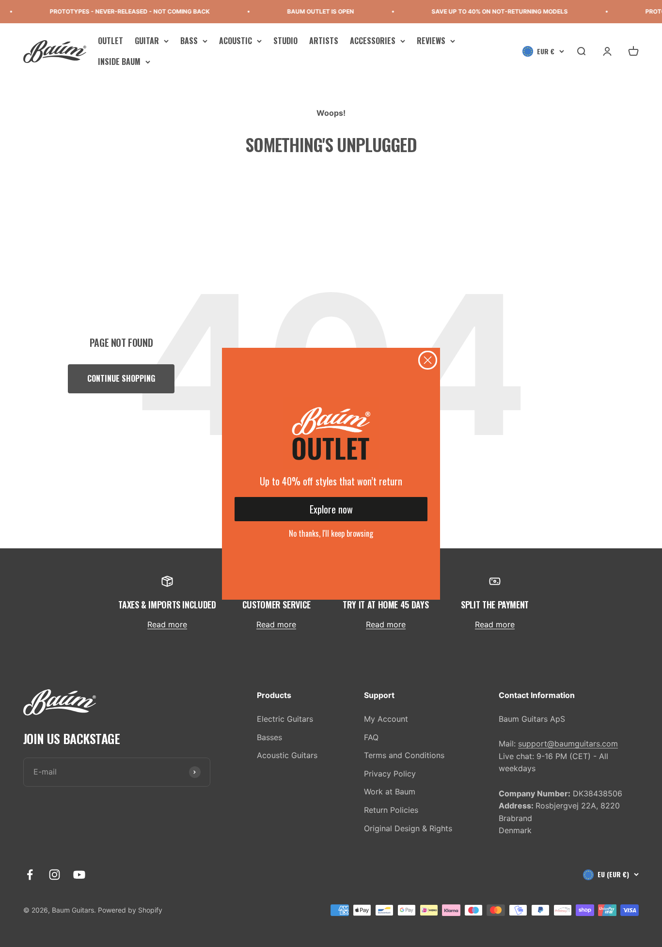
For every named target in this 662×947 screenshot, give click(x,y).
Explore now (331, 509)
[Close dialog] (427, 360)
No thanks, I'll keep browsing (331, 533)
